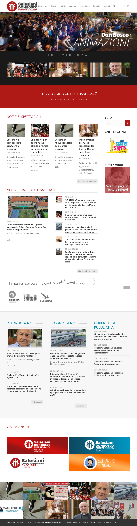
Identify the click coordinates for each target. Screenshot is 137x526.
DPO (115, 522)
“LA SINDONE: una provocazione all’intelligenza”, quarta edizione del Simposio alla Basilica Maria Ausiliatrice (80, 204)
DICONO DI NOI (63, 323)
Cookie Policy (107, 522)
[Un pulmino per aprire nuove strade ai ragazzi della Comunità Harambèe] (40, 130)
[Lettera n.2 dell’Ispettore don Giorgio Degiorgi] (16, 130)
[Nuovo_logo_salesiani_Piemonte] (22, 6)
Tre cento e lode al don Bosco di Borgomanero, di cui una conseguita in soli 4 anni (80, 242)
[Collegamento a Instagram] (128, 6)
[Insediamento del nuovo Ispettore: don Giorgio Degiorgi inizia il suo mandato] (88, 130)
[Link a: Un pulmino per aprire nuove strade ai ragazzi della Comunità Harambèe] (59, 214)
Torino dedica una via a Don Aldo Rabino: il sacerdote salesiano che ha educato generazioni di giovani (24, 388)
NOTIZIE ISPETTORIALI (24, 116)
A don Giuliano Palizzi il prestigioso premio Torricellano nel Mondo (23, 354)
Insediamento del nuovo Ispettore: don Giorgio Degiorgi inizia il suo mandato (87, 147)
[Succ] (94, 143)
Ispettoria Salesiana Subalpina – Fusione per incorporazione (109, 374)
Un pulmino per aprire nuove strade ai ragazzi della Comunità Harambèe (40, 146)
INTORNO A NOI (20, 323)
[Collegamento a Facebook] (124, 6)
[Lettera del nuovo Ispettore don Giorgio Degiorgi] (64, 130)
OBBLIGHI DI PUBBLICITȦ (104, 325)
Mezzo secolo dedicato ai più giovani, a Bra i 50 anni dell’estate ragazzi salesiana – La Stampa (81, 229)
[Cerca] (114, 6)
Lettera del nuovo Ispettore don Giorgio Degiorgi (63, 144)
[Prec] (11, 143)
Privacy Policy (96, 522)
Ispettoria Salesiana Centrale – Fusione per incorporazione (108, 362)
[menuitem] (31, 6)
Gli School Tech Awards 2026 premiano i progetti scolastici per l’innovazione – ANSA (68, 392)
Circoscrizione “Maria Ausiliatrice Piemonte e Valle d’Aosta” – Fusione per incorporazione (110, 336)
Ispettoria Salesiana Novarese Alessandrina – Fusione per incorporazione (108, 350)
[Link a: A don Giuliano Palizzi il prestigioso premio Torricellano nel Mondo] (25, 338)
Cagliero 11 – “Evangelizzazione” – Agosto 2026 (23, 376)
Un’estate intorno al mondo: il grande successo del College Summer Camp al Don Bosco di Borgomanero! (27, 227)
